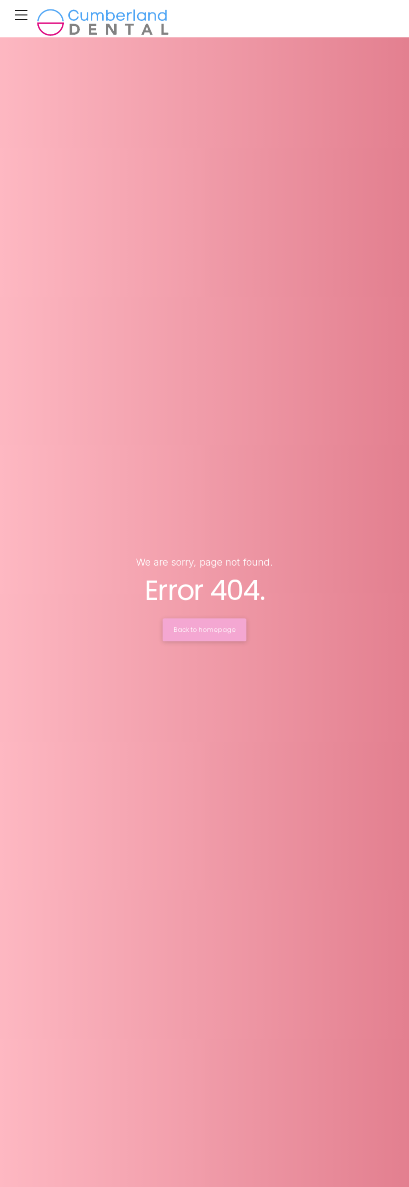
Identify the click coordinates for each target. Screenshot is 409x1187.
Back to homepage (205, 629)
